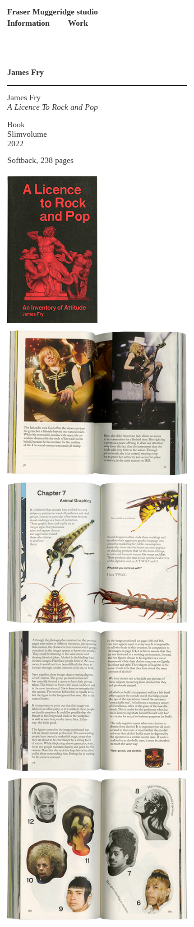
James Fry (24, 97)
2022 (15, 143)
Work (78, 23)
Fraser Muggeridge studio (52, 11)
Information (28, 23)
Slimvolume (27, 134)
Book (16, 124)
